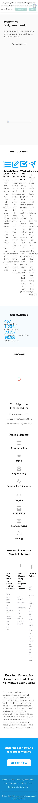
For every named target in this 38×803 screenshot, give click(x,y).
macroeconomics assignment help (19, 419)
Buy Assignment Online (25, 779)
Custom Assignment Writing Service (18, 783)
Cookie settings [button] (21, 9)
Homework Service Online (18, 787)
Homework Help (8, 779)
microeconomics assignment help (19, 423)
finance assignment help (19, 414)
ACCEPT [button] (32, 9)
